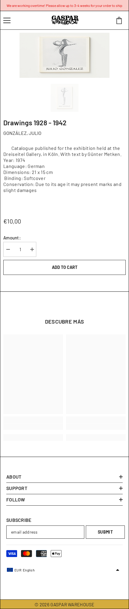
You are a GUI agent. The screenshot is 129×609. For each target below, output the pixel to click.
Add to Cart (64, 267)
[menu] (6, 20)
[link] (33, 426)
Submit (105, 531)
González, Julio (22, 133)
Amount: (12, 237)
